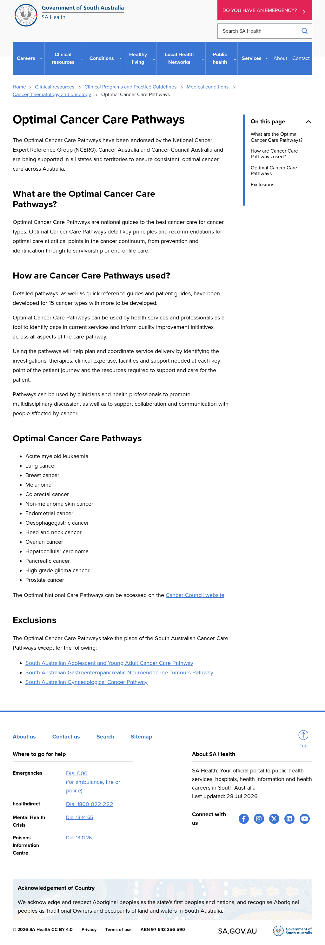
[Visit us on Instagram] (259, 819)
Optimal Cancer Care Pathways (274, 171)
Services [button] (252, 58)
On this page (268, 121)
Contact (301, 58)
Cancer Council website (195, 595)
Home (19, 87)
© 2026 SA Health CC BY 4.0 (43, 929)
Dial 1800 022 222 (89, 804)
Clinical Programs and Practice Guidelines (130, 87)
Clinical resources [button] (63, 58)
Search (105, 736)
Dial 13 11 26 (79, 838)
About (280, 58)
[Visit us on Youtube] (304, 819)
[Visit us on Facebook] (243, 819)
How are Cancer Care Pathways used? (274, 154)
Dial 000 (77, 773)
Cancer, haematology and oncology (52, 94)
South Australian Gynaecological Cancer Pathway (86, 682)
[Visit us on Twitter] (274, 819)
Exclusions (262, 184)
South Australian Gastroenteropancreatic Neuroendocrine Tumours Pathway (119, 672)
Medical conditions (208, 87)
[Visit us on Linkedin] (289, 819)
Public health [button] (220, 58)
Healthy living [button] (138, 58)
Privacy (89, 929)
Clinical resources (54, 87)
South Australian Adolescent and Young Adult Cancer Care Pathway (109, 663)
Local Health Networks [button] (179, 58)
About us (24, 736)
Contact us (66, 736)
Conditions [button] (102, 58)
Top (304, 746)
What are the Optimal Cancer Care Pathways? (276, 137)
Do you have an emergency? (259, 10)
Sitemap (141, 736)
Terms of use (118, 929)
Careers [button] (26, 58)
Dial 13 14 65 (79, 817)
